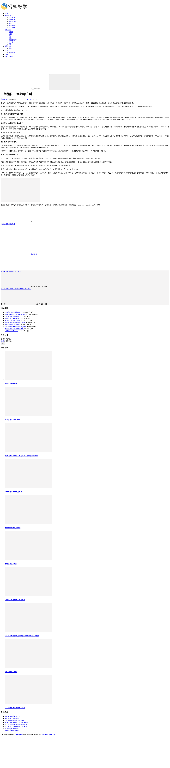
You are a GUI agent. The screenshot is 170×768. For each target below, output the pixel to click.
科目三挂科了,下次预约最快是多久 (17, 314)
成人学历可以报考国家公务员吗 (16, 726)
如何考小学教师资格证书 (13, 312)
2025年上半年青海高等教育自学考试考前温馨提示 (22, 636)
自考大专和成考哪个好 (12, 716)
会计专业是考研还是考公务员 (15, 322)
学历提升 (8, 15)
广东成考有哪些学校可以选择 (15, 708)
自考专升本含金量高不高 (13, 492)
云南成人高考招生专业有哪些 (15, 600)
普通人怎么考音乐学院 (12, 728)
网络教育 (12, 19)
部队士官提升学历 (11, 672)
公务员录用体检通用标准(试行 (15, 327)
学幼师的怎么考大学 (12, 718)
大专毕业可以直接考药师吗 (14, 329)
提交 (3, 343)
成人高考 (12, 28)
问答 (6, 54)
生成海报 (33, 254)
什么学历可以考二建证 (12, 420)
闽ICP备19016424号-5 (49, 734)
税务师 (11, 36)
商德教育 (4, 99)
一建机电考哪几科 (11, 331)
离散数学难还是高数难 (12, 528)
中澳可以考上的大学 (12, 731)
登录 (2, 341)
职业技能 (8, 30)
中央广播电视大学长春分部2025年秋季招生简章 (21, 456)
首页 (6, 13)
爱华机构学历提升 (11, 383)
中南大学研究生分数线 (13, 324)
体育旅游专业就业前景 (13, 320)
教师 (10, 38)
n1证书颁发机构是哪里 (13, 316)
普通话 (11, 32)
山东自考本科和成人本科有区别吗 (16, 722)
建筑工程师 (13, 40)
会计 (10, 44)
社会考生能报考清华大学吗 (14, 720)
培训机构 (8, 46)
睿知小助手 (9, 56)
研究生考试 (13, 21)
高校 (10, 48)
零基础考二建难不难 (12, 318)
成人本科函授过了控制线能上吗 (16, 724)
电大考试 (12, 25)
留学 (10, 23)
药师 (10, 34)
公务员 (11, 42)
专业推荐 (12, 52)
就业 (6, 50)
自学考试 (12, 17)
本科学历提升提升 (11, 564)
